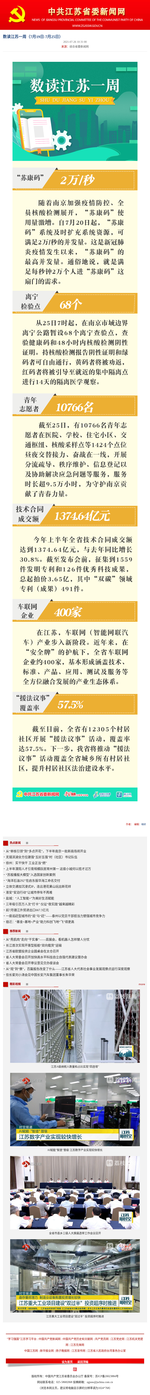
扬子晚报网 (63, 1350)
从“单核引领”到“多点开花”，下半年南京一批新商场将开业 (46, 851)
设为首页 (67, 1361)
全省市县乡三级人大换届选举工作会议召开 (75, 1233)
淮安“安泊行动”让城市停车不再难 (29, 892)
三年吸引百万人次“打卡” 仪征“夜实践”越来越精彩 (40, 904)
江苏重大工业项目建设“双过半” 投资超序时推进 (75, 1316)
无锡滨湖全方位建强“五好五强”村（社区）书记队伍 (41, 857)
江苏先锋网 (77, 1344)
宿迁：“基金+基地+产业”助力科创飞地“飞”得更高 (40, 922)
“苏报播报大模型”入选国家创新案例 (30, 874)
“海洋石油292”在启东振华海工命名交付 (33, 880)
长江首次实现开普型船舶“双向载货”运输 (34, 945)
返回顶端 (82, 1361)
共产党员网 (102, 1339)
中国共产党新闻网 (50, 1339)
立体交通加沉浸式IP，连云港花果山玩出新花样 (38, 886)
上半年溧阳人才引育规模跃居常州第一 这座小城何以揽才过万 (48, 869)
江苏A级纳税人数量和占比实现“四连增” (75, 1066)
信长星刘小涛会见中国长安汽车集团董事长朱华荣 (40, 974)
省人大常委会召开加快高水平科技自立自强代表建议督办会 (46, 957)
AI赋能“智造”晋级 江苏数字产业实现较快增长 (75, 1150)
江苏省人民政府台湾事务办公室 (107, 1350)
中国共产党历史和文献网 (78, 1339)
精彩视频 (15, 984)
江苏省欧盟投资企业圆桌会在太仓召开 (32, 951)
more (142, 984)
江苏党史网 (117, 1339)
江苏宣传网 (78, 1350)
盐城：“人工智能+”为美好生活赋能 (30, 898)
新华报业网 (47, 1350)
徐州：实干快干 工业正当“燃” (26, 863)
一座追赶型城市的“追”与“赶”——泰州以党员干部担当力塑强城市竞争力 (55, 916)
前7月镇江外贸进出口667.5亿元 (27, 910)
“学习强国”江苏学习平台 (22, 1339)
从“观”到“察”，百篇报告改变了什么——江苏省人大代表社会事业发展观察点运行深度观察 (68, 969)
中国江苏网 (31, 1350)
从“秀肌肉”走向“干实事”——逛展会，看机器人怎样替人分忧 (47, 939)
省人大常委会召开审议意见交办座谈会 (32, 963)
